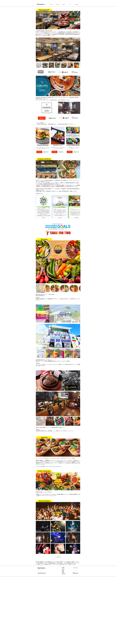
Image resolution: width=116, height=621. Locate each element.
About (63, 569)
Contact (63, 573)
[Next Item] (78, 49)
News (63, 570)
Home (63, 567)
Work (63, 572)
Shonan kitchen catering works (55, 466)
